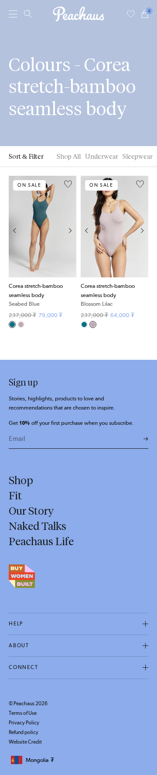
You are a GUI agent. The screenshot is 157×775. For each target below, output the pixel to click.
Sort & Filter (26, 156)
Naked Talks (37, 526)
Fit (15, 495)
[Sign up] (145, 439)
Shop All (69, 156)
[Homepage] (78, 14)
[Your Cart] (144, 14)
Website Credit (25, 742)
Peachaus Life (41, 541)
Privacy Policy (24, 723)
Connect (23, 667)
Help (16, 624)
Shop (21, 480)
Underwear (101, 156)
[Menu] (13, 13)
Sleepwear (138, 156)
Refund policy (23, 732)
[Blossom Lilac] (21, 324)
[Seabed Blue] (12, 324)
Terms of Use (23, 713)
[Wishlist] (131, 14)
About (19, 645)
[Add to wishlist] (68, 184)
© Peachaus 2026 (28, 703)
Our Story (31, 510)
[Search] (28, 14)
